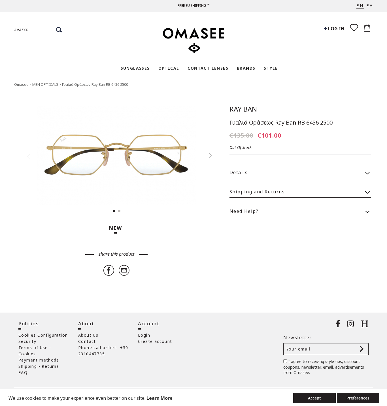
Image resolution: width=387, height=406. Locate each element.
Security (27, 341)
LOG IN (336, 28)
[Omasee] (193, 37)
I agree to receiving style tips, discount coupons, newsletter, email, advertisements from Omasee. (323, 367)
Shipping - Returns (38, 366)
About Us (88, 335)
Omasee (21, 84)
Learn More (159, 398)
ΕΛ (369, 5)
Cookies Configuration (43, 335)
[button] (207, 155)
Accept (314, 398)
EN (360, 5)
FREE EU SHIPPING (192, 5)
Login (144, 335)
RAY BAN (243, 109)
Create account (155, 341)
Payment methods (38, 360)
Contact (87, 341)
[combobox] (38, 29)
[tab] (300, 170)
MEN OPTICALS (45, 84)
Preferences (357, 398)
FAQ (22, 372)
